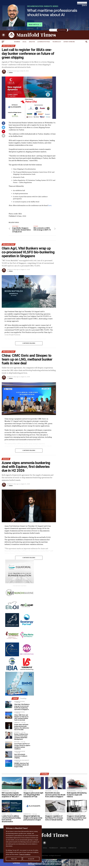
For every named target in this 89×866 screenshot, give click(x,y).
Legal (24, 41)
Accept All (31, 858)
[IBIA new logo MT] (12, 670)
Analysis (32, 41)
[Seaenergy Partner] (27, 626)
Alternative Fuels (43, 41)
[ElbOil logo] (12, 611)
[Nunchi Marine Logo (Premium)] (19, 598)
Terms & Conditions (24, 854)
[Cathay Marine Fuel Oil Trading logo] (27, 641)
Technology (56, 41)
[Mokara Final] (12, 656)
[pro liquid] (27, 611)
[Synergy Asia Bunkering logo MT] (12, 641)
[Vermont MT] (27, 670)
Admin (11, 72)
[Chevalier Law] (12, 626)
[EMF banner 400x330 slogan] (17, 583)
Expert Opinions (69, 41)
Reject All (14, 858)
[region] (22, 844)
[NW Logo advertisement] (27, 656)
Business (17, 41)
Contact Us (72, 848)
